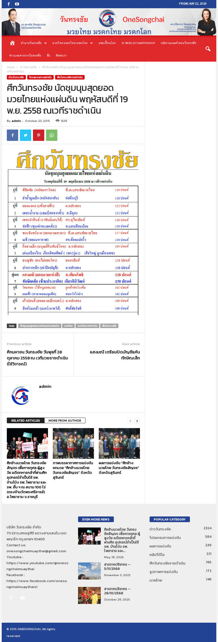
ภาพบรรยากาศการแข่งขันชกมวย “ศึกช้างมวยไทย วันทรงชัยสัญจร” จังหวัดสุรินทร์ (73, 470)
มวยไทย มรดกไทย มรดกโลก (70, 43)
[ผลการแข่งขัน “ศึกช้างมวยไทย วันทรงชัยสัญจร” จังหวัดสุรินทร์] (119, 443)
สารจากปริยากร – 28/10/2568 (117, 591)
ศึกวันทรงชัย (109, 326)
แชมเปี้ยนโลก (107, 43)
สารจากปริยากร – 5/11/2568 (117, 566)
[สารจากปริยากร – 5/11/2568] (89, 571)
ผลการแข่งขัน (160, 546)
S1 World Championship (138, 43)
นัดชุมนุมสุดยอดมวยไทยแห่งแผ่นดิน (39, 326)
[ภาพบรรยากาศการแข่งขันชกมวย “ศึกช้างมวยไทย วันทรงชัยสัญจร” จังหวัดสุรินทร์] (73, 443)
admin (16, 120)
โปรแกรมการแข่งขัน (40, 77)
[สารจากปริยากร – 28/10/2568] (89, 595)
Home (10, 67)
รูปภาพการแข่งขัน (164, 571)
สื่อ (48, 55)
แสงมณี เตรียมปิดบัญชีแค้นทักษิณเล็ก (115, 355)
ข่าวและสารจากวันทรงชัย (25, 55)
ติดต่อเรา (61, 55)
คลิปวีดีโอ (157, 554)
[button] (208, 49)
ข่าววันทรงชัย (28, 67)
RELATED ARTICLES (25, 420)
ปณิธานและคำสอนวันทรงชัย (178, 43)
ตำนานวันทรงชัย (31, 43)
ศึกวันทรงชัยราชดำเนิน (70, 77)
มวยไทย (68, 326)
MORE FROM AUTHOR (65, 420)
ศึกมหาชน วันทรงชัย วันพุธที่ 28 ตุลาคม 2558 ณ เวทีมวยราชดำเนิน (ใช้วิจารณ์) (37, 358)
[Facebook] (8, 4)
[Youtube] (17, 4)
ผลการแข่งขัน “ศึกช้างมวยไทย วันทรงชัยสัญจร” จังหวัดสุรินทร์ (119, 467)
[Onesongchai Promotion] (109, 22)
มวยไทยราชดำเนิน (87, 326)
